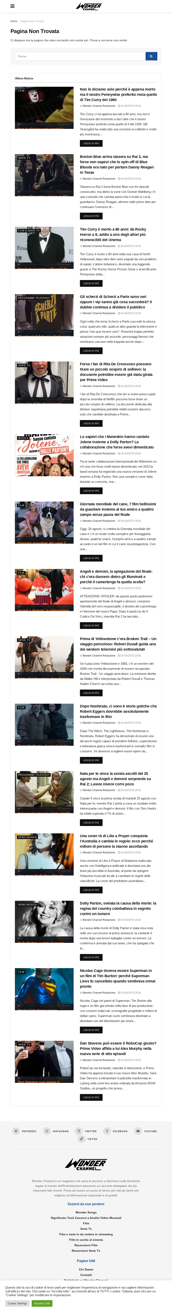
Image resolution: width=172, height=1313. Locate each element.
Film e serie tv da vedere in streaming (86, 1234)
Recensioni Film (86, 1245)
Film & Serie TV (29, 230)
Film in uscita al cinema (86, 1239)
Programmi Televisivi (34, 298)
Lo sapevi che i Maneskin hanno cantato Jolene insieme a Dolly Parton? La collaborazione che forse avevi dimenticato (117, 442)
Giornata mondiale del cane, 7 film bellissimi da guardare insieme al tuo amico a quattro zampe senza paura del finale (118, 509)
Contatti (86, 1275)
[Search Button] (151, 56)
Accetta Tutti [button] (42, 1303)
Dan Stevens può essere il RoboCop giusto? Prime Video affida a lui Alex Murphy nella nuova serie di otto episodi (118, 1048)
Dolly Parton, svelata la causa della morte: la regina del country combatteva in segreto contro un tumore (118, 908)
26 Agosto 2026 (130, 105)
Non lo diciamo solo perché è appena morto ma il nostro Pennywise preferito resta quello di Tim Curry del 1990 (118, 94)
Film (21, 90)
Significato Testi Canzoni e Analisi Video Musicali (86, 1218)
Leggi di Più (93, 143)
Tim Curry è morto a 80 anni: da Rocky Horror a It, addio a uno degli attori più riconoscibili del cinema (113, 234)
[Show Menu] (12, 6)
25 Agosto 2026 (130, 992)
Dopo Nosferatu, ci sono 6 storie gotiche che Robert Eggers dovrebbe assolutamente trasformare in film (118, 711)
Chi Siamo (86, 1269)
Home (13, 21)
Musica (23, 438)
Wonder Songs (86, 1212)
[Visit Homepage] (89, 6)
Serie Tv (24, 158)
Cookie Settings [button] (17, 1303)
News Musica (27, 837)
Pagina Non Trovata (32, 21)
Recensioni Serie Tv (86, 1250)
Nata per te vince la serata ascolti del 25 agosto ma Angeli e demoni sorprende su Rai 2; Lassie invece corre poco (115, 778)
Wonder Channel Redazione (99, 105)
